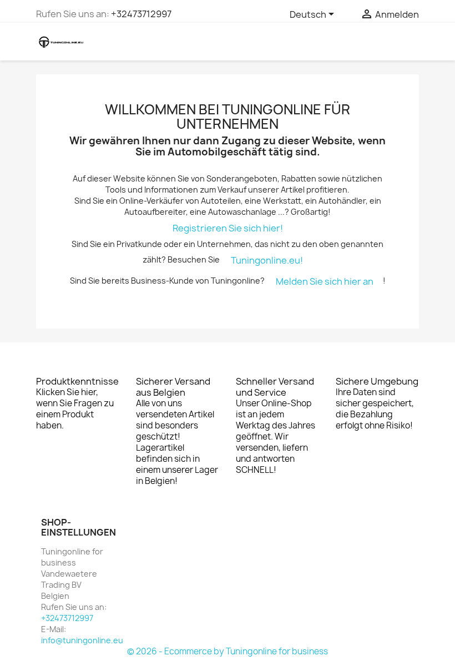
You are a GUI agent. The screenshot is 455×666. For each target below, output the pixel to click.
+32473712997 (141, 14)
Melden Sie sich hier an (324, 281)
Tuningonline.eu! (267, 260)
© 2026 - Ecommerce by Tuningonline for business (227, 651)
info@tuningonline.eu (82, 640)
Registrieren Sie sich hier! (228, 228)
